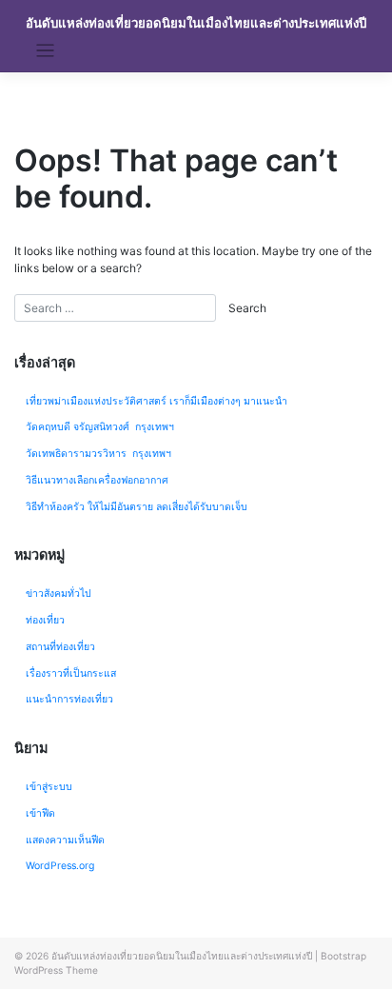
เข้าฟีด (40, 813)
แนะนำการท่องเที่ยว (69, 699)
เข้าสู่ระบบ (49, 787)
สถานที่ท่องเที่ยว (60, 647)
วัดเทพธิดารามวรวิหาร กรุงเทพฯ (100, 453)
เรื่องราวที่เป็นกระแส (71, 673)
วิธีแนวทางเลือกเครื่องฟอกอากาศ (97, 480)
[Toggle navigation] (45, 51)
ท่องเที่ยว (45, 620)
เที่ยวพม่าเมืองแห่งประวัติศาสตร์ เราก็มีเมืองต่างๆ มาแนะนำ (156, 401)
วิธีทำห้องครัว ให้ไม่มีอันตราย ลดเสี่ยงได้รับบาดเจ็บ (136, 507)
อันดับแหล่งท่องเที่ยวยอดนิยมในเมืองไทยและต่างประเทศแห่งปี (196, 22)
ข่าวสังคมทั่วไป (58, 593)
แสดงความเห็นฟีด (65, 840)
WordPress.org (60, 866)
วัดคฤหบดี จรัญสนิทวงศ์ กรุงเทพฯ (100, 427)
